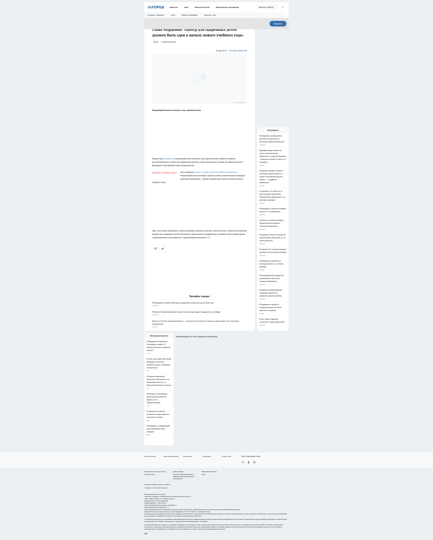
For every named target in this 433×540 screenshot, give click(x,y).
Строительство (169, 41)
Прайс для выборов (189, 15)
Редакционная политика (209, 471)
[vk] (156, 248)
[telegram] (163, 248)
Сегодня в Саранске (156, 15)
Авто (186, 7)
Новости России (202, 7)
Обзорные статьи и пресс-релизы (155, 471)
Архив (203, 474)
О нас (172, 15)
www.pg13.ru (166, 484)
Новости (174, 7)
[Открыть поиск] (282, 7)
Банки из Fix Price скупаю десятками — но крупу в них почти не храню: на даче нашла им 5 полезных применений (195, 324)
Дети (156, 41)
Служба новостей (238, 50)
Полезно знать (226, 456)
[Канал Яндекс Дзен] (254, 462)
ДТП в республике (150, 456)
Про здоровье (187, 456)
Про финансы (206, 456)
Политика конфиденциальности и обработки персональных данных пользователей (183, 476)
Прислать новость (266, 7)
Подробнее (203, 521)
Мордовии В (169, 158)
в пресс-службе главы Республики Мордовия (215, 172)
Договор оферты (178, 471)
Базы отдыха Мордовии (171, 456)
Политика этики (149, 474)
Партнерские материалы (227, 7)
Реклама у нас (210, 15)
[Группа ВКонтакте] (243, 462)
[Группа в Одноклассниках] (248, 462)
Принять (278, 24)
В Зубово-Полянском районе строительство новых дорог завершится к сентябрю (186, 313)
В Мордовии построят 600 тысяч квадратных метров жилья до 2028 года (183, 304)
